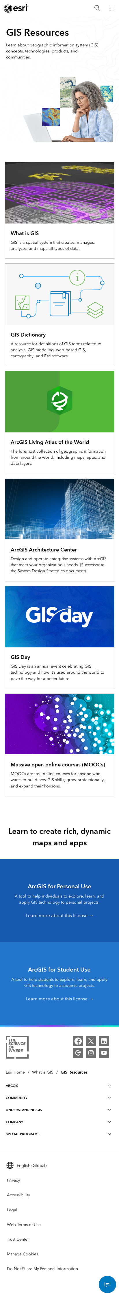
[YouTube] (104, 1053)
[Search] (97, 8)
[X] (91, 1041)
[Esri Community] (78, 1053)
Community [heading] (16, 1097)
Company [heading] (14, 1122)
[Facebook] (78, 1041)
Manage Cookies (22, 1254)
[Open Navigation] (112, 8)
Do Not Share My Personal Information (42, 1268)
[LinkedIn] (104, 1041)
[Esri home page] (16, 8)
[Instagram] (91, 1053)
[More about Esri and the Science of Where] (17, 1048)
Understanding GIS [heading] (24, 1110)
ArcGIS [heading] (12, 1085)
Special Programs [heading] (23, 1134)
